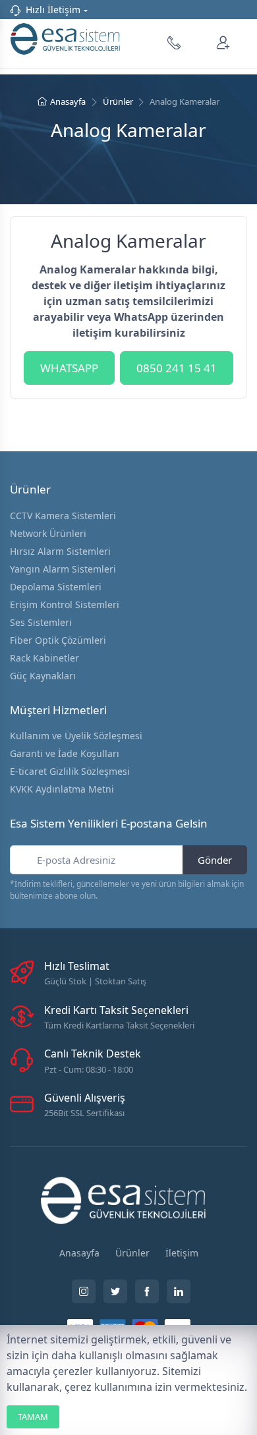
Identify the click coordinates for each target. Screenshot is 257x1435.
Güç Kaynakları (43, 675)
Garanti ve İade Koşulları (64, 753)
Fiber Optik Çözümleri (58, 640)
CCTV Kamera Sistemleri (63, 515)
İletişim (181, 1253)
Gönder (215, 859)
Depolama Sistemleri (55, 586)
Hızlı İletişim (53, 9)
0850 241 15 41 (176, 368)
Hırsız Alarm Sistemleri (60, 551)
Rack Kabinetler (44, 658)
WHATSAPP (69, 368)
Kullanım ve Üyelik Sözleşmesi (76, 735)
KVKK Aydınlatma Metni (62, 789)
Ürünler (118, 101)
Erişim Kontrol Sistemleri (64, 604)
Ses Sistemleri (41, 622)
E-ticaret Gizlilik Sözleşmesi (70, 771)
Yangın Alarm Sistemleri (63, 569)
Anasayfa (68, 101)
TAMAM (33, 1416)
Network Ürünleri (48, 533)
